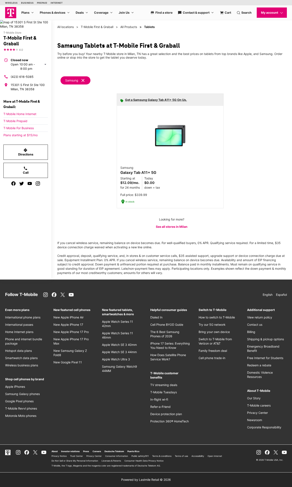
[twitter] (21, 183)
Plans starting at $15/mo (20, 135)
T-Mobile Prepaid (15, 121)
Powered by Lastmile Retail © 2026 (146, 479)
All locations (65, 27)
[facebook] (13, 183)
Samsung (71, 80)
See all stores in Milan (171, 226)
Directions (25, 152)
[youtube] (29, 183)
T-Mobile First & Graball (97, 27)
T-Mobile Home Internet (19, 114)
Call (26, 170)
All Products (128, 27)
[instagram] (37, 183)
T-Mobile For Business (18, 128)
